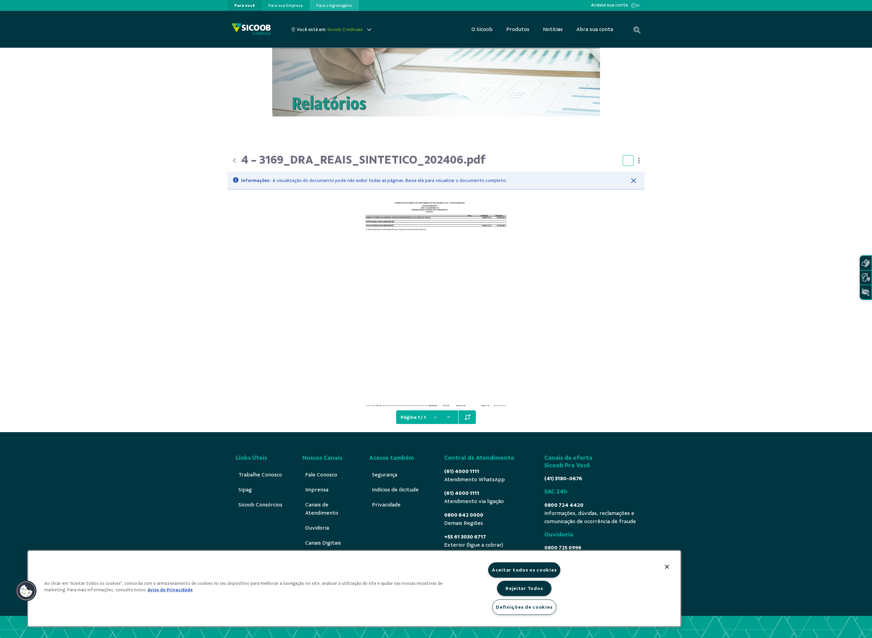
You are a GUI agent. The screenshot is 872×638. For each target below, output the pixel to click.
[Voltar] (234, 160)
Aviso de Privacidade (170, 590)
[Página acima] (435, 417)
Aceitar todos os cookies (524, 570)
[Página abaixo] (448, 417)
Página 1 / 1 (413, 417)
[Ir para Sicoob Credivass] (251, 29)
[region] (354, 588)
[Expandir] (467, 417)
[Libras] (865, 263)
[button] (26, 591)
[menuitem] (245, 5)
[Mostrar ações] (639, 160)
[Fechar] (633, 180)
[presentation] (245, 5)
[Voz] (865, 278)
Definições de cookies (524, 607)
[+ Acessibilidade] (865, 292)
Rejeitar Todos (524, 588)
